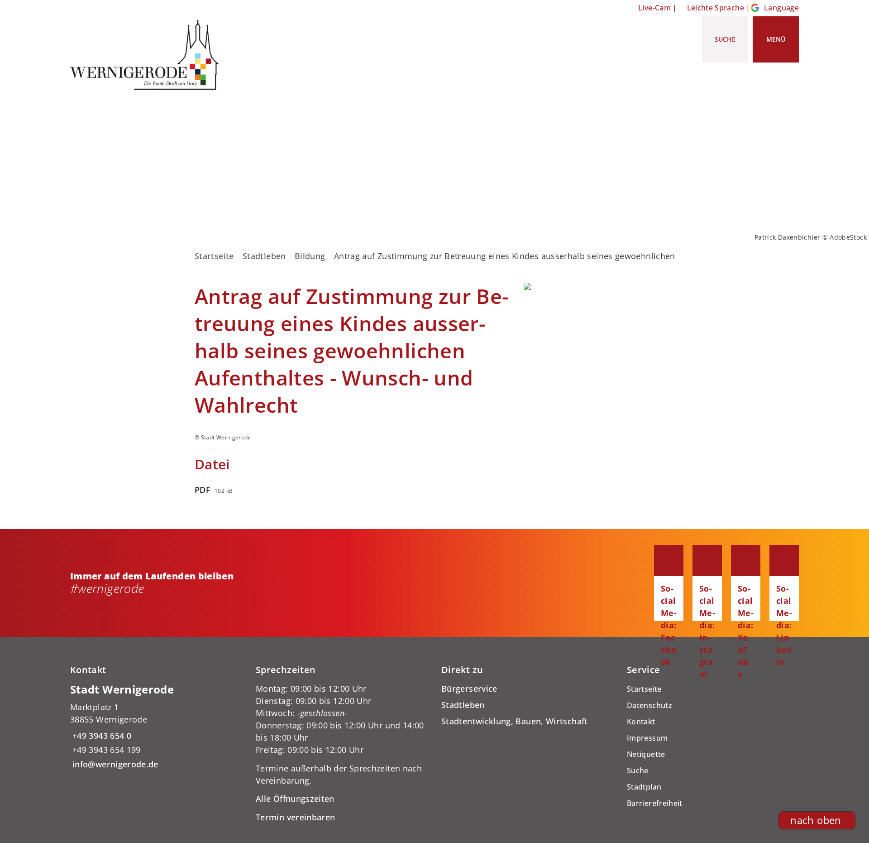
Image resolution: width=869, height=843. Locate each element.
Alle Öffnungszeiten (295, 798)
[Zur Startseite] (148, 55)
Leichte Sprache (715, 8)
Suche (638, 771)
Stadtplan (644, 787)
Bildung (310, 255)
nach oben (815, 820)
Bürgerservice (469, 688)
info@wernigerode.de (114, 764)
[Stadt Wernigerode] (156, 726)
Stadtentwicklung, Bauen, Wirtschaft (514, 721)
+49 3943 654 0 (100, 735)
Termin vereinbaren (295, 817)
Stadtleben (264, 255)
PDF (202, 489)
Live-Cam (654, 8)
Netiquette (646, 754)
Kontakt (641, 722)
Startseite (214, 255)
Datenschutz (649, 705)
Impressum (647, 738)
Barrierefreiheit (655, 803)
